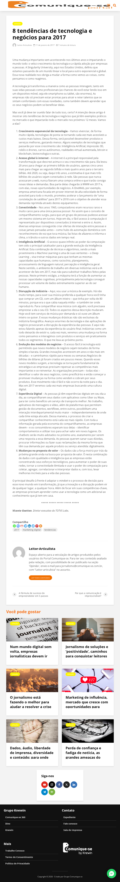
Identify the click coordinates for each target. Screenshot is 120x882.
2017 (16, 529)
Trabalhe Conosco (15, 850)
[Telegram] (25, 526)
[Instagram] (52, 784)
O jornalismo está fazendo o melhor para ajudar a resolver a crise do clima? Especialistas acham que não (30, 706)
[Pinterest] (36, 526)
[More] (40, 526)
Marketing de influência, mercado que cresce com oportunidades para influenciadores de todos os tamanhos (87, 706)
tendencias (50, 529)
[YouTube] (44, 784)
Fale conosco (70, 823)
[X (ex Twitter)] (66, 784)
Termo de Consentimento (19, 857)
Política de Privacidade (17, 863)
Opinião (17, 24)
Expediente (69, 817)
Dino (7, 823)
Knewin (9, 830)
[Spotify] (52, 792)
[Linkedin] (29, 526)
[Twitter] (33, 526)
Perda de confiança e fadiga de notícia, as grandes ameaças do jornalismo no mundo (84, 755)
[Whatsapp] (14, 526)
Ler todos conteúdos (40, 578)
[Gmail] (21, 526)
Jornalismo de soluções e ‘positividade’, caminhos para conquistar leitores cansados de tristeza (87, 653)
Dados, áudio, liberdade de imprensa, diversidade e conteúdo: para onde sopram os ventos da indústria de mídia (31, 757)
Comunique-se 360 (15, 817)
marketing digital (32, 529)
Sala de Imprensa (72, 830)
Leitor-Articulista (24, 45)
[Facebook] (18, 526)
